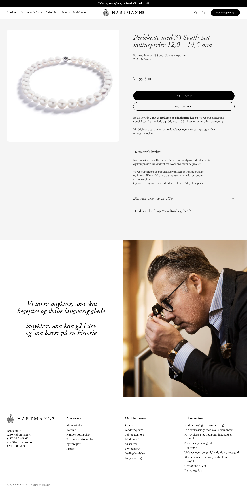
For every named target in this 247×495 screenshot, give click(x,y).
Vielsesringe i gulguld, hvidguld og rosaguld (211, 452)
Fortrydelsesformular (79, 439)
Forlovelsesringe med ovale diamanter (208, 430)
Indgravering (133, 458)
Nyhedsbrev (132, 448)
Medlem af (132, 439)
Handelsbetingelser (78, 434)
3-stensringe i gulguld (198, 443)
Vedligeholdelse (135, 453)
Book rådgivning (225, 12)
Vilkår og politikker (40, 484)
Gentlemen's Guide (196, 465)
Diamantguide (193, 470)
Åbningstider (74, 425)
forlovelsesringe (176, 129)
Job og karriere (134, 434)
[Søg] (196, 13)
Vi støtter (131, 444)
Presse (70, 448)
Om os (129, 425)
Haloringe (190, 447)
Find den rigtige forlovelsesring (204, 425)
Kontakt (71, 430)
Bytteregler (73, 444)
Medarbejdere (134, 430)
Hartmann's (21, 484)
